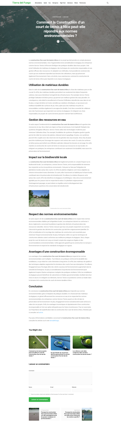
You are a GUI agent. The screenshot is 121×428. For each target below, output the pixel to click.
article (41, 312)
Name (30, 387)
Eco (50, 3)
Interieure (70, 3)
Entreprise (55, 3)
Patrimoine (83, 3)
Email (51, 387)
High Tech (63, 3)
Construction (57, 17)
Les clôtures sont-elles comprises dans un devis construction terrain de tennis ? (82, 352)
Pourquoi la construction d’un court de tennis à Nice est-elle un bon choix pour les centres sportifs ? (72, 414)
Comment (31, 370)
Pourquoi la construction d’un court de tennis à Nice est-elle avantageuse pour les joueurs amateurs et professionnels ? (49, 415)
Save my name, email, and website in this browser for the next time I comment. (52, 394)
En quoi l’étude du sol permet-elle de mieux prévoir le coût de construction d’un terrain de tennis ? (60, 355)
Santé (45, 3)
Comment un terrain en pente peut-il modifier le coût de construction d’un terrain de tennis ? (37, 353)
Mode (76, 3)
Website (74, 387)
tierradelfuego (54, 320)
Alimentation (38, 3)
